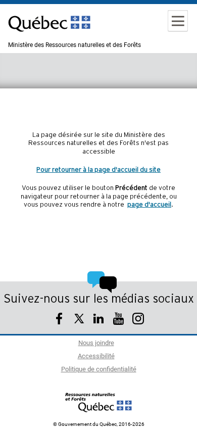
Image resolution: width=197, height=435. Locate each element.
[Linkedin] (99, 320)
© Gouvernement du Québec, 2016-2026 (98, 424)
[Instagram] (138, 320)
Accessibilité (96, 356)
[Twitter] (79, 320)
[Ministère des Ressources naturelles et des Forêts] (98, 402)
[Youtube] (118, 320)
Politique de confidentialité (98, 369)
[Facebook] (59, 320)
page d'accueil (149, 204)
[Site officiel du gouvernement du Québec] (49, 38)
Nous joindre (96, 343)
